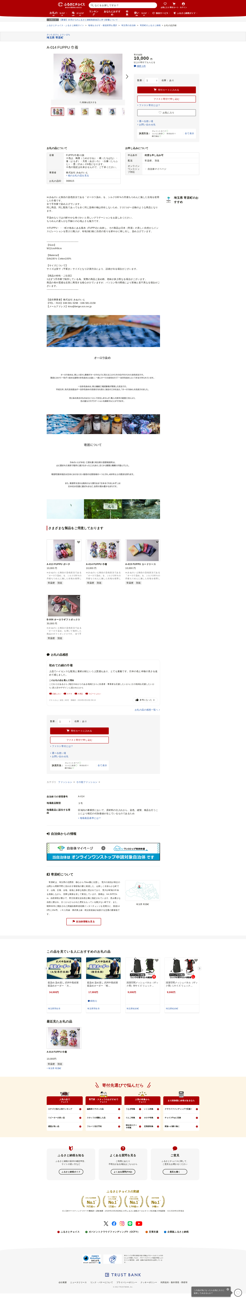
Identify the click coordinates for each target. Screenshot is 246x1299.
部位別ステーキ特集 (131, 1126)
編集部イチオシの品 (95, 1109)
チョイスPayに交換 (173, 1118)
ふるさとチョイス (70, 1232)
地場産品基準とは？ (90, 818)
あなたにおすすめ (112, 13)
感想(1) (93, 1001)
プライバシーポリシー (126, 1282)
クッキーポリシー (149, 1282)
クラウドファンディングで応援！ (178, 1109)
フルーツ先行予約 (94, 1126)
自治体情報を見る (85, 921)
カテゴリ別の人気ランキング (60, 1109)
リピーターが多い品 (56, 1118)
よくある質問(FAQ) (123, 1172)
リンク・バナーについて (101, 1282)
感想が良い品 (53, 1126)
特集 (127, 13)
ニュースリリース (78, 1282)
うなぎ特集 (130, 1109)
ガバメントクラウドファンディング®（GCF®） (114, 1232)
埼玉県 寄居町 (54, 1068)
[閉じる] (228, 1289)
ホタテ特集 (148, 1118)
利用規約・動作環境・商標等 (174, 1282)
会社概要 (63, 1282)
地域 (78, 13)
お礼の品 (57, 13)
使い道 (140, 13)
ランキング (94, 13)
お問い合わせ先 (147, 124)
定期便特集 (148, 1126)
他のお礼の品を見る (78, 175)
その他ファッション (87, 782)
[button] (78, 542)
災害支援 (153, 1232)
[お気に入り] (238, 1293)
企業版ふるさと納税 (178, 1232)
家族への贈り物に (172, 1126)
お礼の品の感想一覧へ (146, 710)
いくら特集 (148, 1109)
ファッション (65, 782)
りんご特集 (130, 1118)
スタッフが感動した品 (96, 1118)
